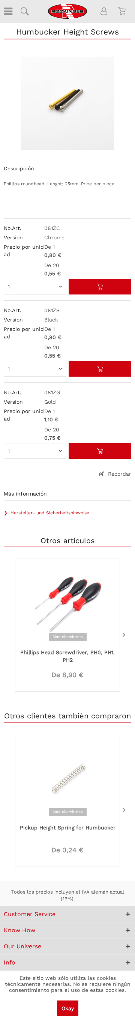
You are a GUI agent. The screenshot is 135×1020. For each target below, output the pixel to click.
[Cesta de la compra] (123, 11)
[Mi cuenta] (104, 11)
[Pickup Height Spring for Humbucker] (67, 778)
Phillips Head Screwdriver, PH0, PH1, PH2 (67, 656)
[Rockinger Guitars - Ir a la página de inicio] (67, 11)
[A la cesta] (100, 286)
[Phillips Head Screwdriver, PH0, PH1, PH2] (67, 603)
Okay (68, 1008)
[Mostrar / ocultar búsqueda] (24, 11)
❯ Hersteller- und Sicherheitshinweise (46, 512)
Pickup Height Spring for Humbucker (68, 828)
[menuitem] (7, 11)
